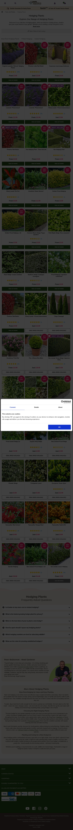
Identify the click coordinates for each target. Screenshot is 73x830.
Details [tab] (36, 407)
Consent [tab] (12, 407)
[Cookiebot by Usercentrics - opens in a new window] (62, 401)
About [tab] (60, 407)
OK (59, 427)
